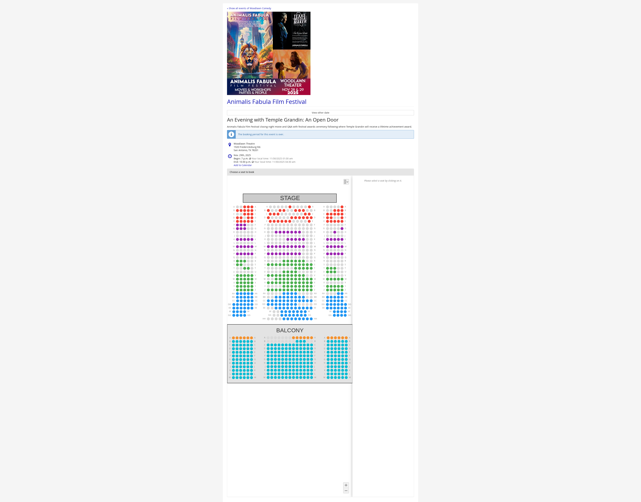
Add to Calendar (243, 165)
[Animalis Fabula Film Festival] (268, 53)
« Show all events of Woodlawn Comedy (249, 8)
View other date (320, 112)
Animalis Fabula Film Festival (266, 102)
